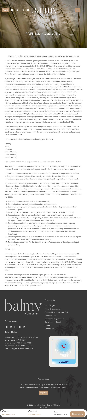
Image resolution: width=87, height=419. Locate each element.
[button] (5, 10)
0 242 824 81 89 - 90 (24, 346)
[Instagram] (15, 327)
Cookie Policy (50, 315)
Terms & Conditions (52, 309)
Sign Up (43, 393)
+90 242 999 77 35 (23, 343)
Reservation (77, 414)
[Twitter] (11, 327)
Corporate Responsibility (54, 319)
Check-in (7, 411)
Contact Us (49, 328)
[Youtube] (28, 10)
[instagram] (22, 10)
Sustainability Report (53, 322)
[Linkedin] (24, 327)
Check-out (33, 411)
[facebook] (12, 10)
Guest (56, 412)
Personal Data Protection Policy (57, 312)
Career (47, 325)
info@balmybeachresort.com (21, 349)
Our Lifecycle (50, 306)
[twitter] (17, 10)
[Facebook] (7, 327)
